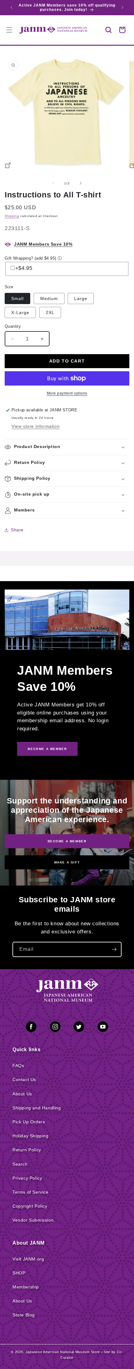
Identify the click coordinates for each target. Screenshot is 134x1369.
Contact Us (24, 1079)
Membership (25, 1286)
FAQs (18, 1065)
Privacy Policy (27, 1178)
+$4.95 (23, 268)
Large (80, 298)
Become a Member (67, 841)
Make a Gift (67, 862)
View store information (36, 426)
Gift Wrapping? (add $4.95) (30, 258)
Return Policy (26, 1149)
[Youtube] (103, 1027)
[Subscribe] (114, 949)
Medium (49, 298)
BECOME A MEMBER (47, 749)
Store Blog (23, 1314)
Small (17, 298)
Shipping (12, 216)
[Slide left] (53, 183)
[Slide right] (81, 183)
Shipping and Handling (36, 1107)
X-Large (20, 312)
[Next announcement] (122, 7)
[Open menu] (9, 30)
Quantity (13, 326)
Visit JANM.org (28, 1258)
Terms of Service (30, 1192)
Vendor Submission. (33, 1220)
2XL (50, 312)
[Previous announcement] (11, 7)
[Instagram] (55, 1027)
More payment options (67, 393)
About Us (22, 1093)
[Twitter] (79, 1027)
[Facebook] (31, 1027)
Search (20, 1164)
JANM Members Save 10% (43, 244)
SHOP (18, 1272)
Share (17, 529)
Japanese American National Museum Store (63, 1352)
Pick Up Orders (28, 1121)
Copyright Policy (29, 1206)
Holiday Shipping (30, 1135)
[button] (108, 30)
